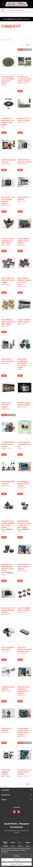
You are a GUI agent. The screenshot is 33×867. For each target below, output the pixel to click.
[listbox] (19, 39)
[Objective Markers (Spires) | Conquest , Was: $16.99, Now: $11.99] (24, 593)
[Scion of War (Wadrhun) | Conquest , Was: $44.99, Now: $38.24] (8, 755)
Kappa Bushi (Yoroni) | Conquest (8, 483)
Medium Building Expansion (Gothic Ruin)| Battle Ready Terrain (7, 568)
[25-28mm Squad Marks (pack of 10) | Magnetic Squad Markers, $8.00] (8, 103)
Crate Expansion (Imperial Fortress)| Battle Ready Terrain (24, 281)
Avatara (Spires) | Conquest (23, 198)
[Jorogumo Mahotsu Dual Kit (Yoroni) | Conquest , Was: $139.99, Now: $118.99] (8, 427)
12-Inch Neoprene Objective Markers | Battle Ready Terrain (8, 80)
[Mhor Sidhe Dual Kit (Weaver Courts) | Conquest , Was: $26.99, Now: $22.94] (24, 549)
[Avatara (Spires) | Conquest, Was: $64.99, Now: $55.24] (24, 182)
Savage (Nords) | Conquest (6, 729)
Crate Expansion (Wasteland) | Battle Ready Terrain (8, 322)
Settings (16, 856)
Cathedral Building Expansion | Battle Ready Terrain (7, 241)
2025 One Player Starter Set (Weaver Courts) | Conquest (24, 79)
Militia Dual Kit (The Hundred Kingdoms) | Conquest (8, 610)
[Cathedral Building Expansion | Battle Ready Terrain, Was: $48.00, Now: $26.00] (8, 223)
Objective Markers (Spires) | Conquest (24, 609)
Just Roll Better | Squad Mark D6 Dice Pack (24, 444)
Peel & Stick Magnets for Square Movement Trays (24, 650)
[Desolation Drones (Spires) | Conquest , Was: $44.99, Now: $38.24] (24, 304)
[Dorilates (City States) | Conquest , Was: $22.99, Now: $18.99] (8, 344)
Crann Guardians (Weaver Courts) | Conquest (23, 241)
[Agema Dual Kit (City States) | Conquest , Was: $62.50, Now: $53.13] (24, 103)
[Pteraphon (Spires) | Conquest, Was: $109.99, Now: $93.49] (8, 672)
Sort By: (4, 40)
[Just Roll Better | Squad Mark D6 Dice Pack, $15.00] (24, 427)
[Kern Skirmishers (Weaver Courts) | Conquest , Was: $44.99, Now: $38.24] (24, 466)
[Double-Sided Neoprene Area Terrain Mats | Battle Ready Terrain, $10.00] (24, 344)
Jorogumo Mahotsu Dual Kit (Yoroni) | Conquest (8, 444)
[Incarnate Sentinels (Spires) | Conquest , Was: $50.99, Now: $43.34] (24, 387)
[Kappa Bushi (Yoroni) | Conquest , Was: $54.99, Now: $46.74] (8, 466)
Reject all (16, 860)
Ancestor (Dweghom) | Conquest (8, 161)
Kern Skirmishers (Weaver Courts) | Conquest (23, 484)
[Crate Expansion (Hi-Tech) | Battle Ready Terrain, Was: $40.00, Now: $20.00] (8, 263)
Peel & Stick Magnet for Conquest (8, 649)
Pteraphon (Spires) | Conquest (8, 688)
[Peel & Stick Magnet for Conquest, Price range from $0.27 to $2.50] (8, 632)
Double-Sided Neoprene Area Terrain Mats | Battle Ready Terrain (22, 363)
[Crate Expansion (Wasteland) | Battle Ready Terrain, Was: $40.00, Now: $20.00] (8, 304)
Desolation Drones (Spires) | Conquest (24, 321)
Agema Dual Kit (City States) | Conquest (24, 119)
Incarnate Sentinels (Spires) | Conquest (24, 404)
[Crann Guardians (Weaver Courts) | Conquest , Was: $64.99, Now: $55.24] (24, 223)
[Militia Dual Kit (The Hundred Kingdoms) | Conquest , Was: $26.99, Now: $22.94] (8, 593)
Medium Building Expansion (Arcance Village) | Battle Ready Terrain (24, 524)
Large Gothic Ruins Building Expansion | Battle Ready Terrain (8, 524)
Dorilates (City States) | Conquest (7, 360)
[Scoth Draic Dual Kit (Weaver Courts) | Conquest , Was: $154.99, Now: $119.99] (24, 755)
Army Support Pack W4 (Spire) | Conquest (25, 161)
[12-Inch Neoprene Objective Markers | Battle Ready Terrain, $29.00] (8, 61)
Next (27, 45)
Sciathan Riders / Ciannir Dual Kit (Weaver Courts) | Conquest (23, 732)
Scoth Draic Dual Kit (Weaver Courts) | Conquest (24, 772)
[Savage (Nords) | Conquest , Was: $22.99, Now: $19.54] (8, 713)
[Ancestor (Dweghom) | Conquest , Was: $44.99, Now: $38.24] (8, 144)
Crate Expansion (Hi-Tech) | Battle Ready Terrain (8, 280)
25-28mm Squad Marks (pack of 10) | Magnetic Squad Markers (7, 122)
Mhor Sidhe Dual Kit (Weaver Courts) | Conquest (24, 567)
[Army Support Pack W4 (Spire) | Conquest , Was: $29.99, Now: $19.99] (24, 144)
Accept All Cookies (16, 864)
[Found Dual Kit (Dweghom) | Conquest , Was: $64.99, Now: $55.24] (8, 387)
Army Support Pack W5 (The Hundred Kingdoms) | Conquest (7, 200)
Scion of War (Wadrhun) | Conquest (5, 772)
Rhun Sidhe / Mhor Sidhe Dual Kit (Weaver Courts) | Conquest (23, 690)
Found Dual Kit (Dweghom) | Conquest (6, 405)
